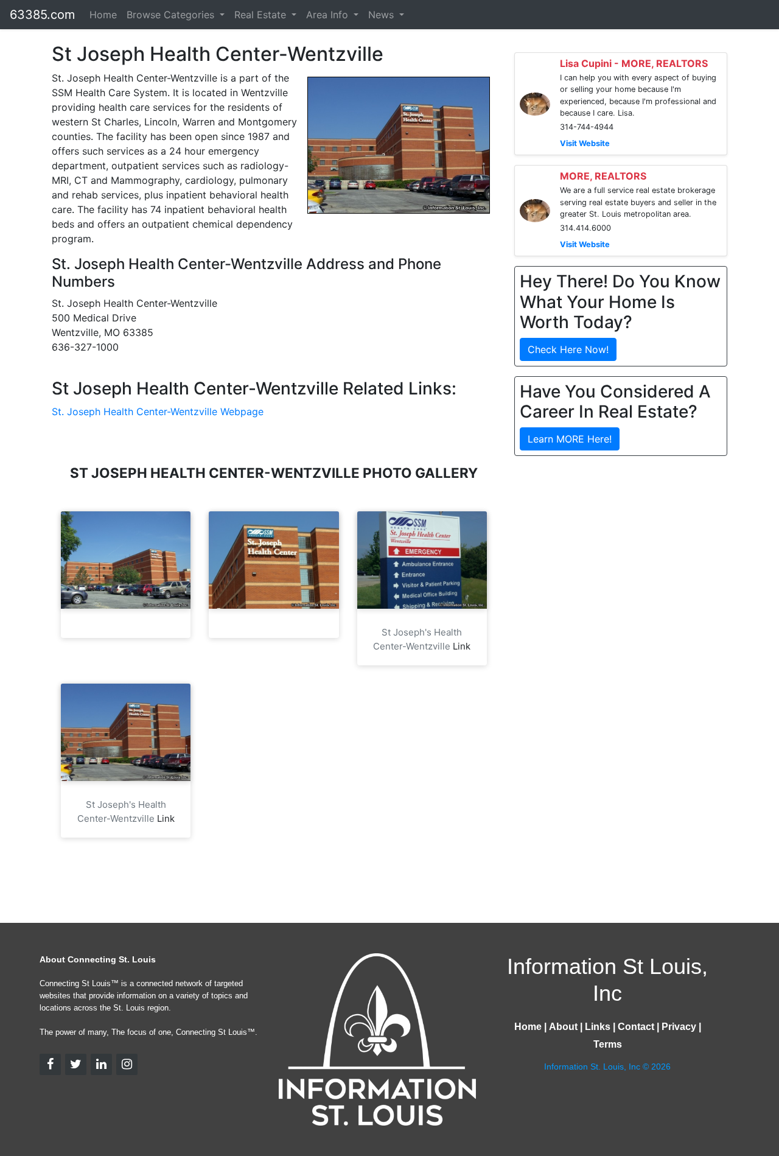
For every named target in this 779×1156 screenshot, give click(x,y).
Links (597, 1026)
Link (461, 646)
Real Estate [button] (261, 15)
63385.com (42, 14)
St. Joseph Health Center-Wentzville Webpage (158, 411)
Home (103, 15)
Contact (636, 1026)
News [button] (382, 15)
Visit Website (585, 143)
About (563, 1026)
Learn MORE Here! (570, 439)
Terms (607, 1044)
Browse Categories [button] (172, 15)
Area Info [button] (328, 15)
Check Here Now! (568, 349)
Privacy (679, 1026)
